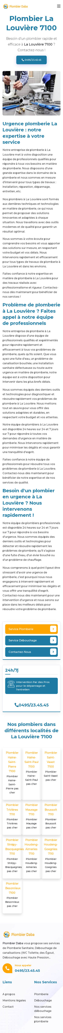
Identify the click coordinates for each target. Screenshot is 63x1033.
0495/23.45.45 (32, 59)
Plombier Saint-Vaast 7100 (51, 766)
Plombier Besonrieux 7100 (12, 895)
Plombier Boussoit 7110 (51, 816)
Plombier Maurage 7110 (31, 816)
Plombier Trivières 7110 (12, 816)
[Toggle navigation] (58, 6)
